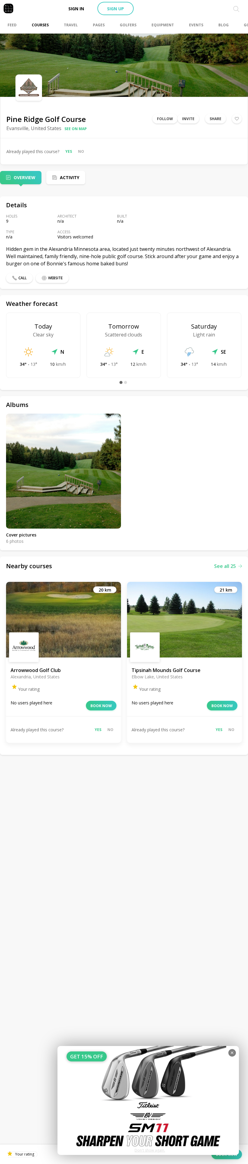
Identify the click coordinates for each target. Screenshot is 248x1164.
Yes (68, 151)
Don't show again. (150, 1150)
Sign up (115, 8)
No (81, 151)
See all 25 (225, 566)
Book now (101, 705)
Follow (165, 118)
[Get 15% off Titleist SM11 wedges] (148, 1100)
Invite (188, 118)
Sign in (76, 8)
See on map (75, 128)
